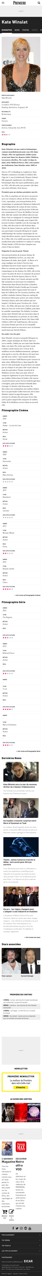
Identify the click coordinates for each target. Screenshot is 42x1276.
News (17, 30)
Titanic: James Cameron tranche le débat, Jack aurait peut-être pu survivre (19, 862)
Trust (5, 689)
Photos (25, 30)
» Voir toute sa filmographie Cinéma (27, 595)
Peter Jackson (7, 976)
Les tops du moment (10, 1251)
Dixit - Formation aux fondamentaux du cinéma (16, 1269)
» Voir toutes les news (32, 937)
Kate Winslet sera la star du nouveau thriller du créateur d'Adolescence (20, 785)
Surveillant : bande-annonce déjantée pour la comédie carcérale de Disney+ (19, 1017)
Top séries (6, 1240)
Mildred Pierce (8, 653)
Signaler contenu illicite (20, 1273)
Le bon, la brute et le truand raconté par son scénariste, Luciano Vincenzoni (20, 1001)
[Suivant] (38, 962)
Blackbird (7, 497)
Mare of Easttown (9, 725)
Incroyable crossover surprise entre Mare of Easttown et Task (19, 822)
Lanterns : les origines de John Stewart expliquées (20, 1006)
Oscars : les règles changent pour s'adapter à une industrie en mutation (20, 910)
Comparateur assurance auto (10, 1265)
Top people (6, 1246)
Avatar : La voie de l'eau (12, 425)
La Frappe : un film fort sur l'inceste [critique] (19, 1012)
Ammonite (7, 461)
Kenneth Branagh (27, 976)
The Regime (7, 617)
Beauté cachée (8, 569)
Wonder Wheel (8, 533)
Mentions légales (7, 1273)
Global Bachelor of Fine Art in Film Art (13, 1267)
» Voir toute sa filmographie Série (28, 751)
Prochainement (8, 1235)
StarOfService (30, 1267)
